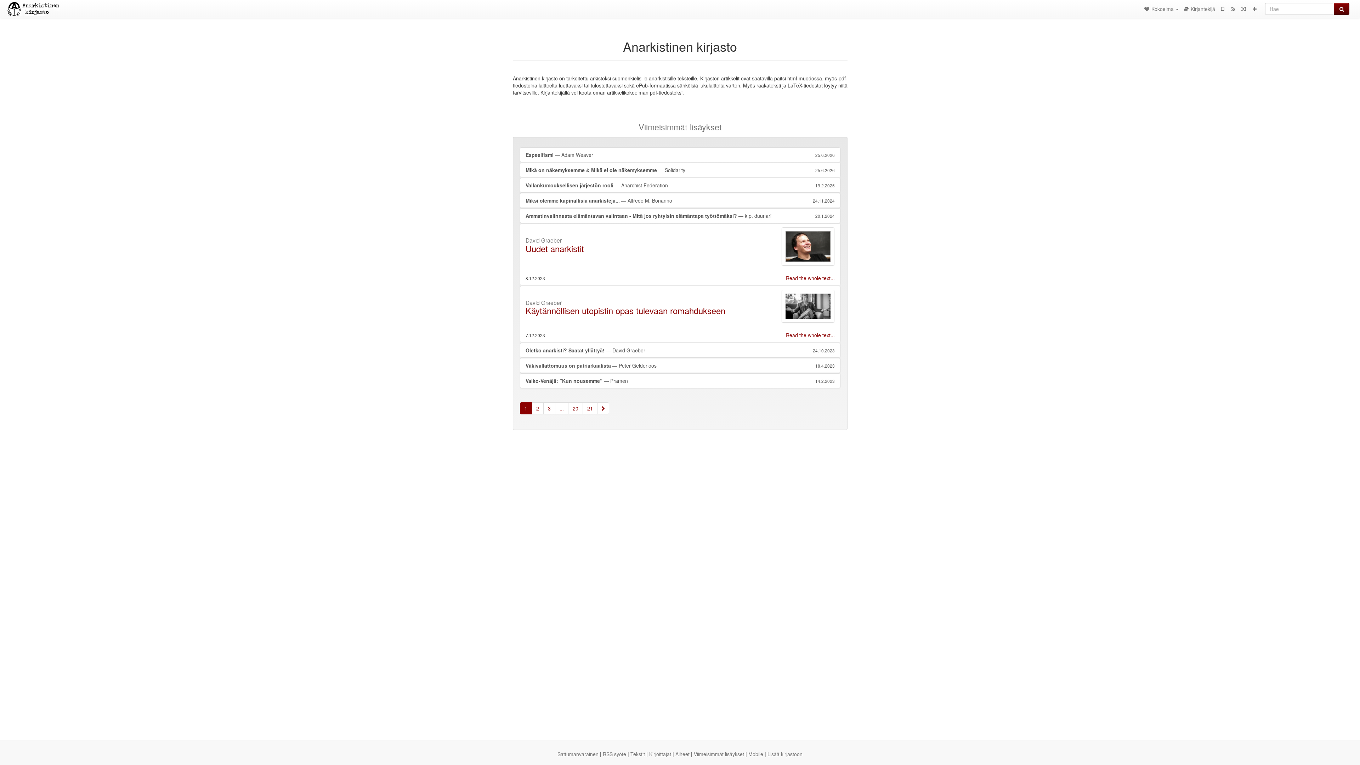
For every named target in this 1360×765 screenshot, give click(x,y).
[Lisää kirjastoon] (1254, 9)
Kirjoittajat (660, 754)
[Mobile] (1222, 9)
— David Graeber (680, 350)
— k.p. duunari (680, 215)
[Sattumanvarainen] (1244, 9)
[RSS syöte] (1233, 9)
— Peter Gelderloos (680, 365)
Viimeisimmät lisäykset (719, 754)
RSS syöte (614, 754)
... (562, 408)
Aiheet (682, 754)
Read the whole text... (810, 278)
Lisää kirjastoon (785, 754)
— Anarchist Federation (680, 185)
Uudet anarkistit (555, 248)
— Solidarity (680, 170)
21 (590, 408)
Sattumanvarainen (578, 754)
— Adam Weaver (680, 154)
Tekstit (637, 754)
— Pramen (680, 380)
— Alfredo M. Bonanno (680, 200)
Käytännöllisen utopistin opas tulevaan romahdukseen (625, 310)
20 (575, 408)
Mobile (755, 754)
